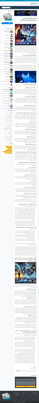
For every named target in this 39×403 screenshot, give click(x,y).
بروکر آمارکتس (34, 299)
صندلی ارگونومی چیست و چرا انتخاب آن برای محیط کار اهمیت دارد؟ (7, 133)
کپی (22, 370)
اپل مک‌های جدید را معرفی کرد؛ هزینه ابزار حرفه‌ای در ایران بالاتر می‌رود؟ (8, 139)
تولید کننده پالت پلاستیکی (6, 151)
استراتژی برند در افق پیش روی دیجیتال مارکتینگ (8, 112)
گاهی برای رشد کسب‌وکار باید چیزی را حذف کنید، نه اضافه (7, 141)
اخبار (32, 7)
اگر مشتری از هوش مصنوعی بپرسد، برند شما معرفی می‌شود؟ (7, 115)
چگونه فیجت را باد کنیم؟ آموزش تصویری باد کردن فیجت (7, 131)
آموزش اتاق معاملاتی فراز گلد (9, 147)
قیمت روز (13, 7)
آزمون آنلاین (10, 146)
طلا (4, 25)
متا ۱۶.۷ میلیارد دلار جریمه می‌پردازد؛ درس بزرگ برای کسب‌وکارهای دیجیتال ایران (7, 126)
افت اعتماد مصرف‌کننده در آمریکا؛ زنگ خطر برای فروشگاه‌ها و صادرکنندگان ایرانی (7, 117)
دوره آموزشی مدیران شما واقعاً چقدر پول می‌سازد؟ (8, 135)
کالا (4, 26)
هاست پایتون (10, 151)
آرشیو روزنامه (16, 7)
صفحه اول (36, 7)
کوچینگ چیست (7, 146)
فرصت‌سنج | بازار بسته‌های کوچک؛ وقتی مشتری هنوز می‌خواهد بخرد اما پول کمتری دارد (7, 128)
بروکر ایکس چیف (33, 290)
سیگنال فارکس (34, 57)
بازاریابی (27, 7)
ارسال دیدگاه (25, 386)
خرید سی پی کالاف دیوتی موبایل (9, 150)
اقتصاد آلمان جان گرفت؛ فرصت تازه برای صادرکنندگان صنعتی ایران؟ (8, 124)
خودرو (10, 26)
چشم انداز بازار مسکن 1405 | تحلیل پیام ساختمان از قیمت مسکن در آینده (8, 120)
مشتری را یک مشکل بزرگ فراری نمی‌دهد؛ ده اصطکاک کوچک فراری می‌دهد (7, 137)
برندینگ (24, 7)
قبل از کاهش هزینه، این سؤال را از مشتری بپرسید (8, 122)
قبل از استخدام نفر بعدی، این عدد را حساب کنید (7, 118)
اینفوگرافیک (22, 395)
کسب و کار (30, 7)
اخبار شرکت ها (20, 7)
